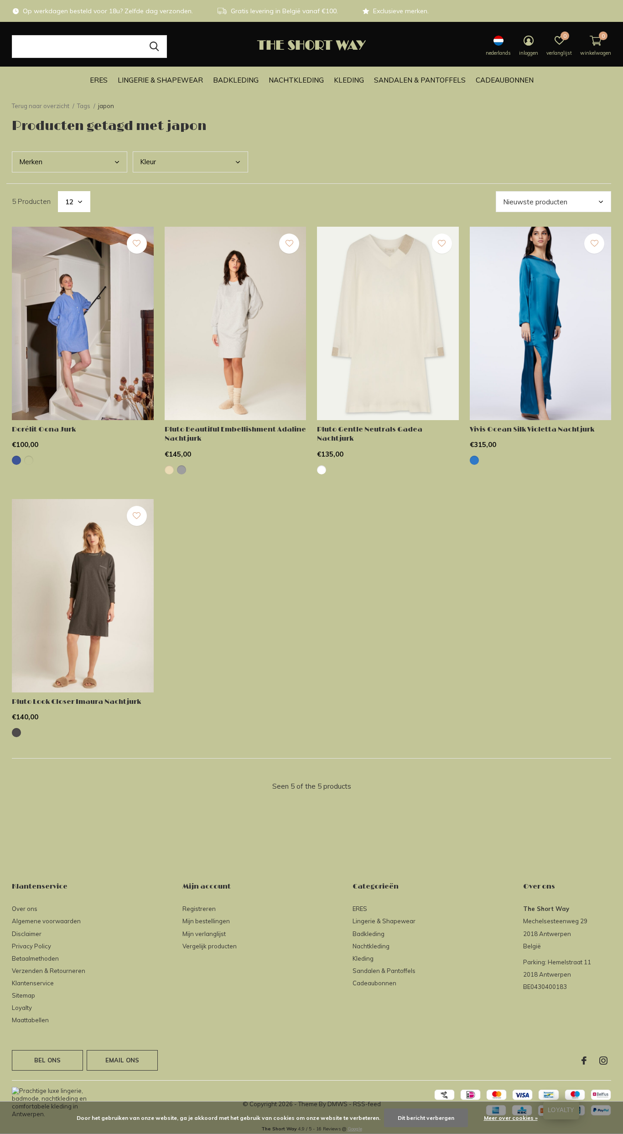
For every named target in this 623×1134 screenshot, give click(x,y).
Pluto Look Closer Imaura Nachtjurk (76, 701)
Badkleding (236, 80)
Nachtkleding (296, 80)
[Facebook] (584, 1061)
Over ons (24, 908)
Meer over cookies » (511, 1117)
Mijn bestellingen (206, 921)
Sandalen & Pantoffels (420, 80)
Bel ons (47, 1060)
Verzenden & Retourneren (48, 970)
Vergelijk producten (209, 946)
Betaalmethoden (35, 958)
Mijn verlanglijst (204, 933)
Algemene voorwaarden (46, 921)
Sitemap (23, 995)
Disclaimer (27, 933)
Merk (30, 161)
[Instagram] (603, 1061)
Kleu (148, 161)
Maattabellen (30, 1020)
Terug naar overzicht (40, 105)
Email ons (122, 1060)
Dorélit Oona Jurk (44, 429)
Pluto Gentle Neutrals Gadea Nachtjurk (369, 434)
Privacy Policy (31, 946)
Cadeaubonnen (505, 80)
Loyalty (22, 1007)
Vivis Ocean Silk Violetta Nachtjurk (532, 429)
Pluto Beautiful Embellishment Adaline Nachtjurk (235, 434)
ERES (99, 80)
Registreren (199, 908)
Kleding (349, 80)
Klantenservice (33, 983)
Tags (83, 105)
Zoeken (154, 46)
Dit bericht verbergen (426, 1117)
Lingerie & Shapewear (160, 80)
